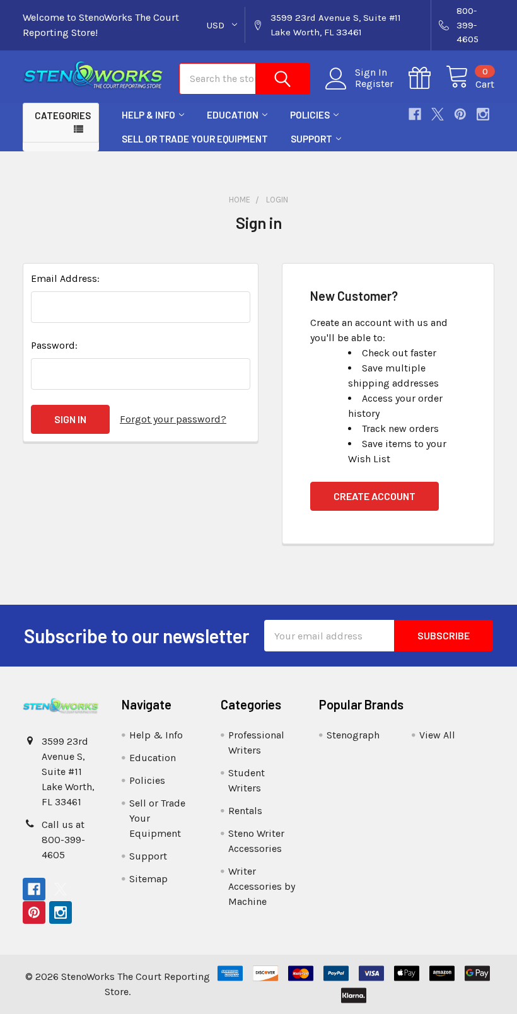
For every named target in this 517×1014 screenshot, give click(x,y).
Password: (54, 345)
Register (374, 84)
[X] (437, 114)
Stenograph (353, 735)
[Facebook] (415, 114)
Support (311, 138)
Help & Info (148, 114)
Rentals (245, 811)
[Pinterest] (460, 114)
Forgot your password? (173, 419)
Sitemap (148, 879)
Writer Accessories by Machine (261, 886)
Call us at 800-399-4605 (63, 840)
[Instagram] (483, 114)
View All (437, 735)
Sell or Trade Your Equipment (195, 138)
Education (232, 114)
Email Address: (65, 278)
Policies (310, 114)
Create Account (374, 496)
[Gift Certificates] (427, 78)
